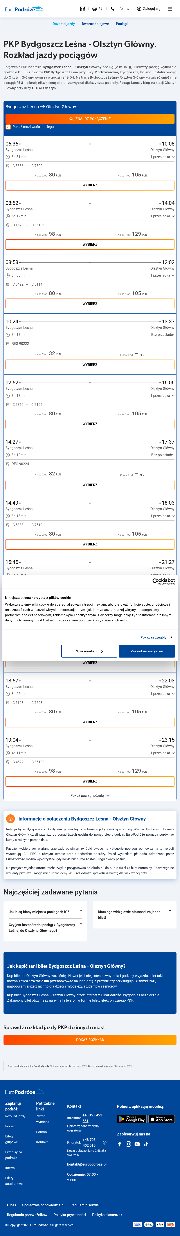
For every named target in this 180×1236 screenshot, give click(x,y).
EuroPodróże (111, 995)
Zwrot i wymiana (42, 1119)
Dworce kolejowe (95, 24)
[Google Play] (132, 1119)
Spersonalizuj (86, 651)
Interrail (10, 1168)
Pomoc (41, 1132)
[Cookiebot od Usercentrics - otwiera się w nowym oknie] (156, 581)
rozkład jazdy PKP (46, 1027)
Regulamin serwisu (85, 1205)
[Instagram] (128, 1144)
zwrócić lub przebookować (52, 981)
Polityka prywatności (70, 1215)
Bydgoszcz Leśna (103, 77)
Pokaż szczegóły (153, 637)
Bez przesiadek (163, 335)
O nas (11, 1205)
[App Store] (161, 1119)
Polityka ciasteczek (107, 1215)
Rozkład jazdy (64, 24)
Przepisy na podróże (13, 1155)
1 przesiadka (160, 157)
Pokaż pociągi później (87, 795)
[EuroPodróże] (24, 1091)
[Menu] (170, 9)
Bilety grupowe (11, 1139)
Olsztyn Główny (132, 77)
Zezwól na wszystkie (147, 651)
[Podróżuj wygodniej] (82, 9)
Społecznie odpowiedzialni (43, 1205)
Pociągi (122, 24)
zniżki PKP (147, 981)
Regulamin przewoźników (27, 1215)
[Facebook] (119, 1144)
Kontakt (42, 1142)
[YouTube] (137, 1144)
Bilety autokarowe (14, 1181)
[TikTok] (146, 1144)
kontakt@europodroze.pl (86, 1164)
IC (130, 67)
